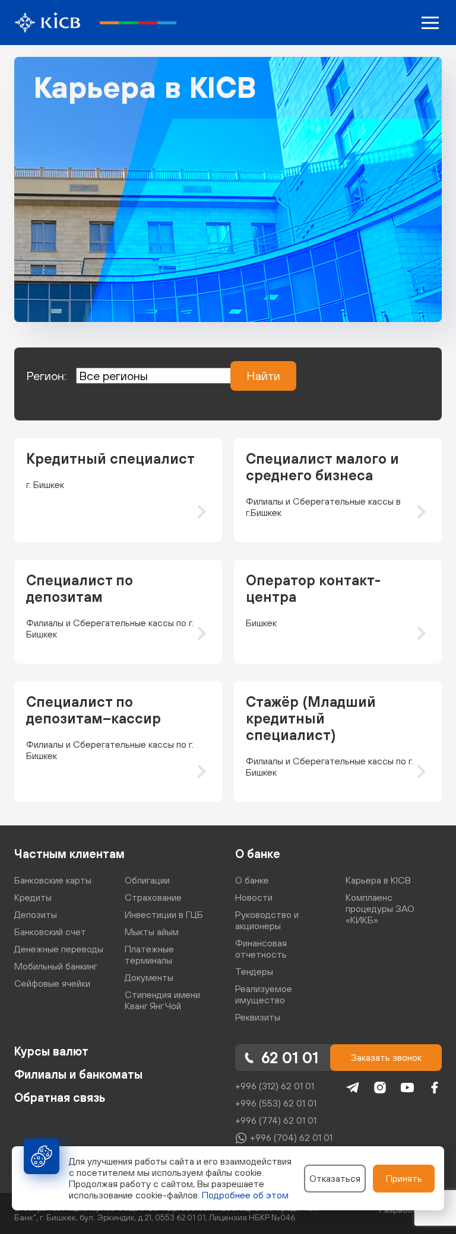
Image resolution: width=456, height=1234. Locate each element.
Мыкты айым (152, 931)
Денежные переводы (58, 948)
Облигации (147, 880)
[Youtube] (407, 1087)
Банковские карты (52, 880)
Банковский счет (50, 931)
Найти (263, 375)
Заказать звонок (386, 1057)
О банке (257, 853)
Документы (149, 977)
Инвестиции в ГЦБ (164, 914)
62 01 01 (289, 1057)
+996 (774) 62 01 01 (275, 1120)
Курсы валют (51, 1051)
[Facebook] (435, 1087)
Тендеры (254, 971)
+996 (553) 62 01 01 (275, 1103)
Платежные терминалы (149, 954)
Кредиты (33, 897)
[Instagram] (380, 1087)
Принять (404, 1178)
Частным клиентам (69, 853)
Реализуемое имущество (263, 994)
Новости (254, 897)
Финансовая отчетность (261, 948)
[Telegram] (353, 1087)
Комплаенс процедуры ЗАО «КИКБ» (380, 908)
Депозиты (35, 914)
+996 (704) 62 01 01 (291, 1137)
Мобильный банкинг (55, 966)
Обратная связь (59, 1097)
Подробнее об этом (245, 1195)
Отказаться (334, 1178)
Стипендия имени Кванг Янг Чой (162, 1000)
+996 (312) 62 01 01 (274, 1085)
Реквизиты (257, 1017)
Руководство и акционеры (267, 920)
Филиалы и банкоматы (78, 1074)
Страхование (153, 897)
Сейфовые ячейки (52, 983)
